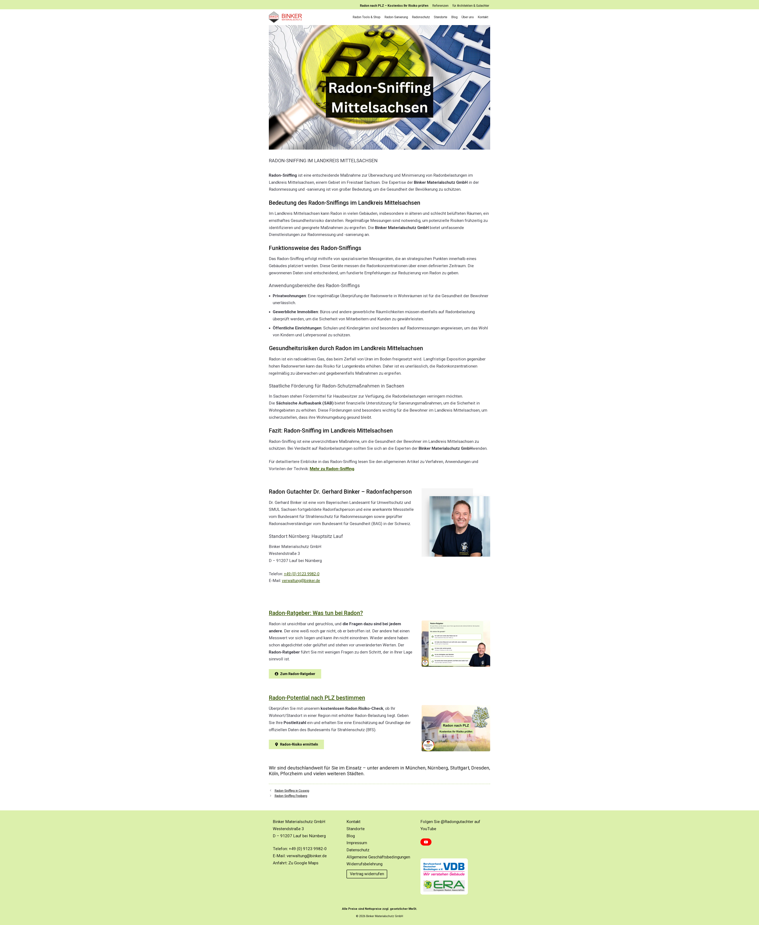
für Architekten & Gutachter (470, 6)
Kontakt (483, 17)
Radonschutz (421, 17)
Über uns (468, 17)
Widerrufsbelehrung (364, 864)
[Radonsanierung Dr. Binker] (286, 17)
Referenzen (440, 6)
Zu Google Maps (303, 863)
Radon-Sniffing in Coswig (292, 791)
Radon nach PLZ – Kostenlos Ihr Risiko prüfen (394, 6)
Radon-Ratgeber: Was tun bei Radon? (316, 613)
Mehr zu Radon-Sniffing (332, 468)
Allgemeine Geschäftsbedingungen (378, 857)
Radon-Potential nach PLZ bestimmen (317, 697)
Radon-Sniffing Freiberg (291, 796)
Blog (454, 17)
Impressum (356, 842)
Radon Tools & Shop (366, 17)
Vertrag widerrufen (367, 873)
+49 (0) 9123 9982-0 (301, 573)
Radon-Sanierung (396, 17)
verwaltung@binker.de (301, 580)
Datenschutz (357, 850)
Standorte (440, 17)
